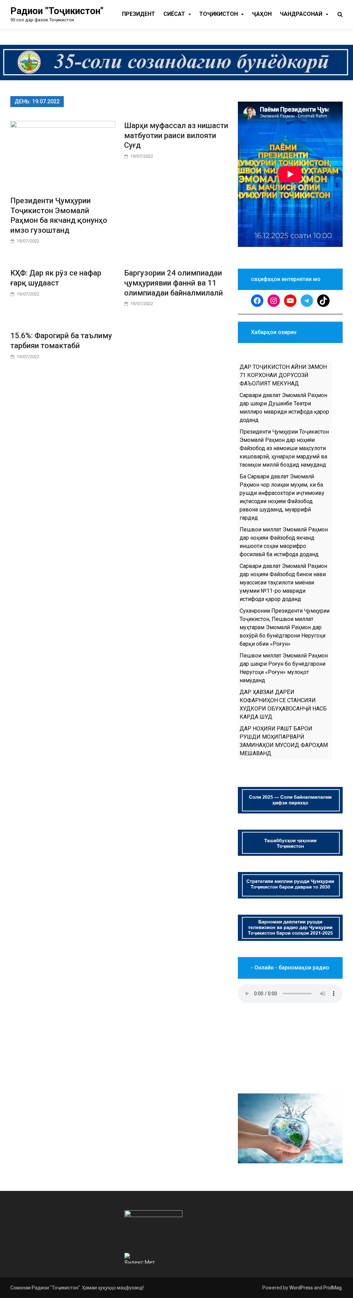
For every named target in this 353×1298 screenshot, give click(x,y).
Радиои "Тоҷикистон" (56, 11)
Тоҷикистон (218, 14)
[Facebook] (257, 300)
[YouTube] (290, 300)
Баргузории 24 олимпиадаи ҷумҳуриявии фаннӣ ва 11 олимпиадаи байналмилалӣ (173, 283)
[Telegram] (307, 300)
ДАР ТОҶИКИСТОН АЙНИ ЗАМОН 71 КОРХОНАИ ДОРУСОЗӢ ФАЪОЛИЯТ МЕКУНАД (283, 375)
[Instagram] (274, 300)
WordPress (301, 1287)
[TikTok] (323, 300)
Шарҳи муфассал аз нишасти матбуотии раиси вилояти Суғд (176, 135)
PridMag (332, 1287)
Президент (138, 14)
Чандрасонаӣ (301, 14)
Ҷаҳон (262, 14)
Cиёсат (174, 14)
